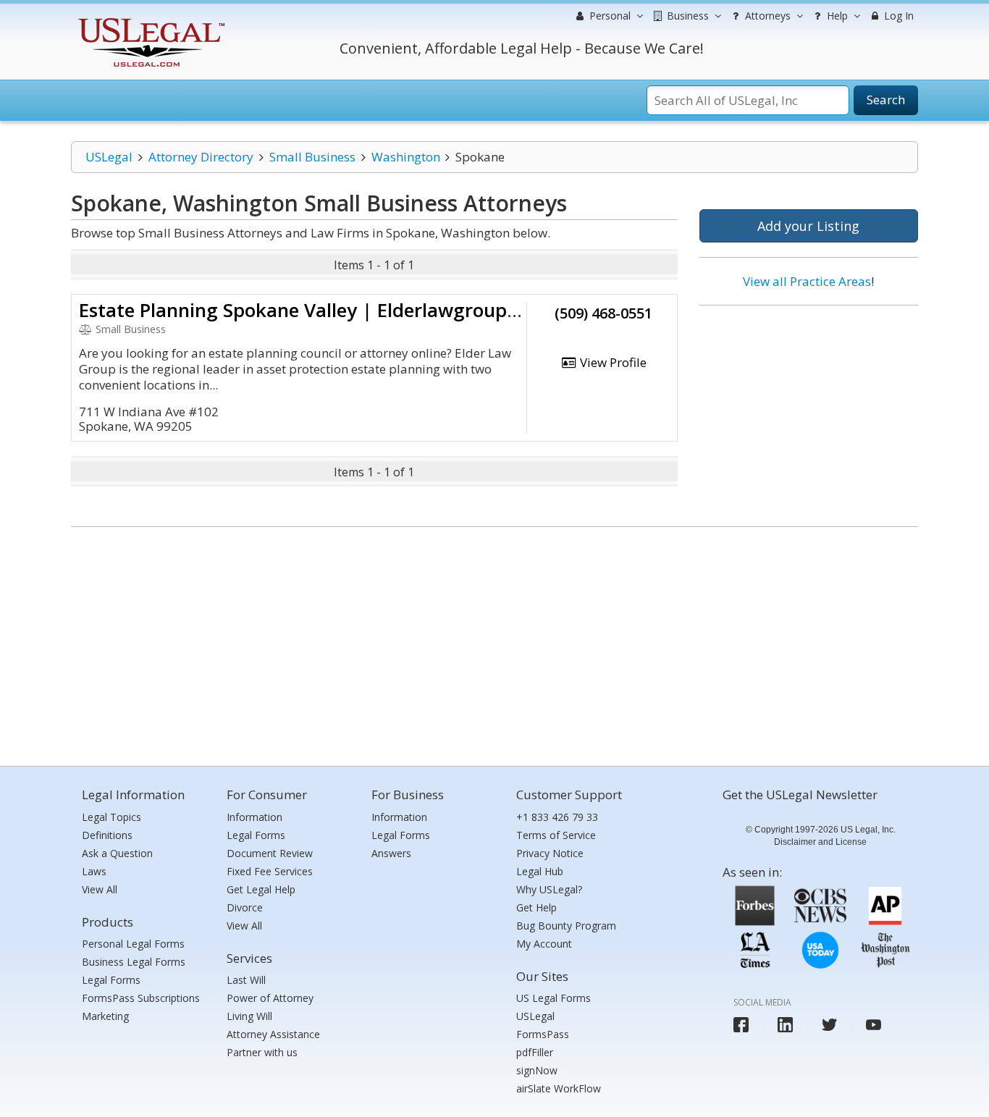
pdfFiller (534, 1052)
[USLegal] (149, 20)
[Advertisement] (808, 410)
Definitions (107, 835)
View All (99, 889)
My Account (544, 943)
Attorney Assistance (273, 1034)
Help (836, 15)
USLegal (108, 156)
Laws (94, 871)
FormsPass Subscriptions (141, 998)
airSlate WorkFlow (558, 1088)
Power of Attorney (270, 998)
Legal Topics (111, 817)
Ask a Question (117, 853)
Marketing (105, 1016)
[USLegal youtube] (873, 1024)
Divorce (245, 907)
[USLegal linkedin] (785, 1024)
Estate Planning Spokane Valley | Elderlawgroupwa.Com (329, 310)
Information (254, 817)
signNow (536, 1070)
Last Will (246, 980)
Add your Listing (808, 226)
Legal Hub (539, 871)
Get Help (536, 907)
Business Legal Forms (133, 962)
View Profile (612, 362)
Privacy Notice (550, 853)
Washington (405, 156)
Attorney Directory (200, 156)
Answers (391, 853)
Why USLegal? (549, 889)
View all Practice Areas (807, 281)
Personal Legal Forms (133, 943)
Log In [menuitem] (897, 15)
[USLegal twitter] (829, 1024)
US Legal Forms (553, 998)
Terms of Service (556, 835)
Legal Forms (111, 980)
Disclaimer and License (820, 842)
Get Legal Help (261, 889)
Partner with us (262, 1052)
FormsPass (542, 1034)
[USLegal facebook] (741, 1024)
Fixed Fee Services (270, 871)
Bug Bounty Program (566, 925)
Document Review (270, 853)
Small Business (312, 156)
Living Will (249, 1016)
